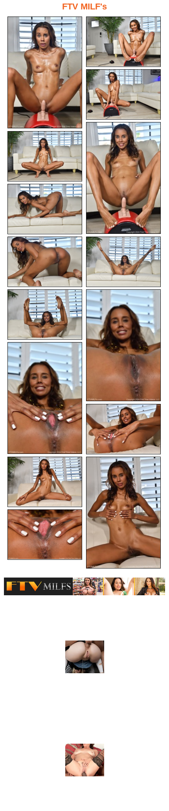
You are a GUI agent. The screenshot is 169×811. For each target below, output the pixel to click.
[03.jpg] (123, 94)
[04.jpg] (123, 178)
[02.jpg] (123, 42)
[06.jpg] (44, 209)
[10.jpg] (123, 345)
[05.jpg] (44, 156)
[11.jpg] (44, 398)
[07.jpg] (44, 262)
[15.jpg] (44, 534)
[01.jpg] (44, 72)
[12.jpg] (123, 429)
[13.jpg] (44, 482)
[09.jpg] (44, 314)
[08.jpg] (123, 262)
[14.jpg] (123, 512)
